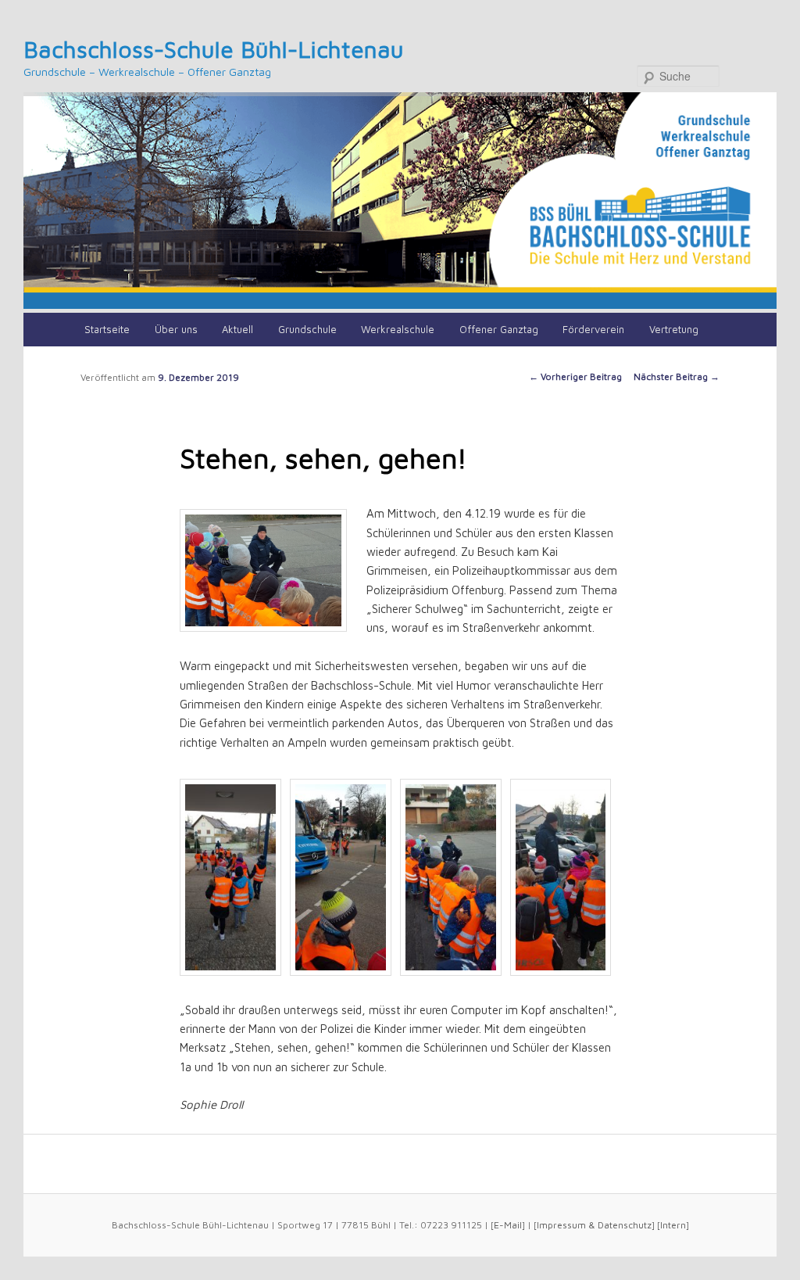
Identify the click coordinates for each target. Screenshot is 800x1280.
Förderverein (593, 329)
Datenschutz (625, 1225)
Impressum (561, 1225)
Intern (673, 1225)
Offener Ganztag (498, 329)
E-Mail (508, 1225)
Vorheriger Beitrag (575, 376)
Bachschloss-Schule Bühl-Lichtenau (213, 49)
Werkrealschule (397, 329)
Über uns (176, 329)
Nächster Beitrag (677, 376)
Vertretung (673, 329)
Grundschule (307, 329)
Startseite (107, 329)
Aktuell (237, 329)
